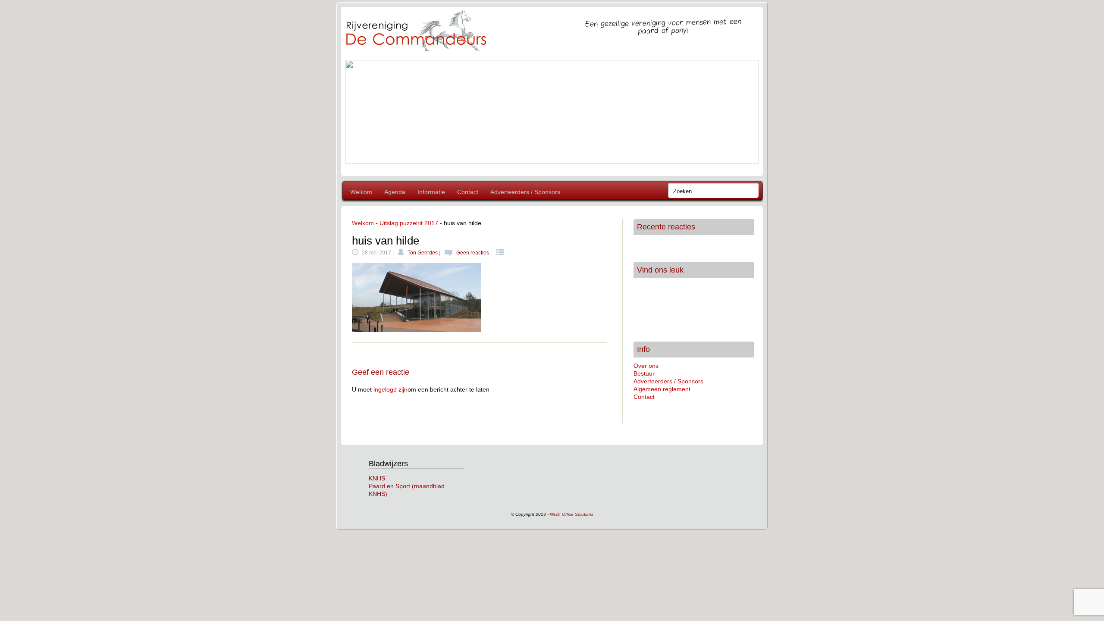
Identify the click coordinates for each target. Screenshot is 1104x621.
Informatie (431, 191)
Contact (467, 191)
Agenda (394, 191)
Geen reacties (472, 253)
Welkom (361, 191)
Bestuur (644, 373)
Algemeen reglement (662, 389)
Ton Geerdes (423, 253)
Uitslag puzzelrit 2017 (409, 223)
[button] (358, 112)
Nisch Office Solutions (571, 514)
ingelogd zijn (390, 389)
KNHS (377, 478)
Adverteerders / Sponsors (525, 191)
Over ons (646, 365)
